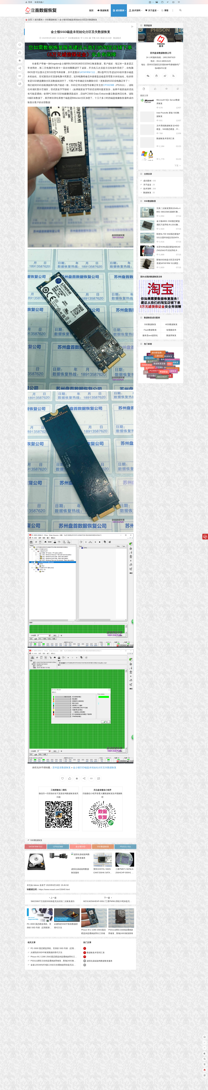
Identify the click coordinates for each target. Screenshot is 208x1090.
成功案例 (38, 20)
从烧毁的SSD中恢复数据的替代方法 (46, 952)
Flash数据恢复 (150, 330)
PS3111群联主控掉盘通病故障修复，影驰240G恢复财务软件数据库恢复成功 (120, 933)
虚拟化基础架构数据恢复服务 (99, 961)
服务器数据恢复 (167, 366)
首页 (30, 20)
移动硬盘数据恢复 (159, 377)
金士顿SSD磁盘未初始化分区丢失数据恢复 (94, 767)
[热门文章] (166, 89)
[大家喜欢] (155, 89)
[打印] (90, 38)
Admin (36, 885)
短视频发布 (171, 330)
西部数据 (159, 365)
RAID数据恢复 (164, 353)
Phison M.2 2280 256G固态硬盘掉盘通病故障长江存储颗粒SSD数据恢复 (93, 933)
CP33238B (108, 85)
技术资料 (147, 188)
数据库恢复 (171, 335)
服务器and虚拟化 (150, 335)
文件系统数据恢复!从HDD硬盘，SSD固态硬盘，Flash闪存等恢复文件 (168, 129)
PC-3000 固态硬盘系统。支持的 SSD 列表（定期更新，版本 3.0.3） (39, 927)
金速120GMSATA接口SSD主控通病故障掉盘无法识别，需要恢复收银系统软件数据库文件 (70, 965)
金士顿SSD (80, 846)
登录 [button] (30, 2)
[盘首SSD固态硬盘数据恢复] (40, 13)
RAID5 (152, 365)
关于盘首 (147, 185)
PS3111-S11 (125, 846)
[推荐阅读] (177, 89)
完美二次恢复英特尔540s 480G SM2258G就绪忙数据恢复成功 (168, 211)
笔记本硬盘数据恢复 (162, 358)
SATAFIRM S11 (87, 72)
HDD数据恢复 (171, 324)
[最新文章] (143, 89)
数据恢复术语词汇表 (96, 953)
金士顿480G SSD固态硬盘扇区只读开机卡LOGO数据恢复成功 (168, 224)
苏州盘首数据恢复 (61, 767)
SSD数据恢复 (51, 20)
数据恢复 (147, 192)
